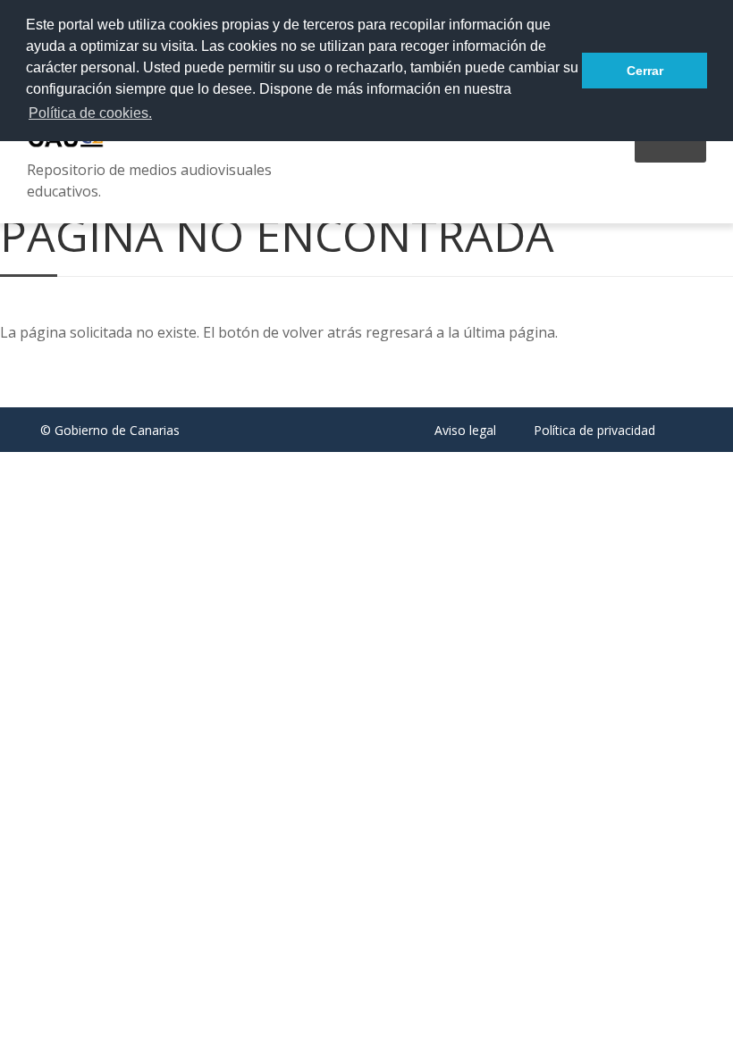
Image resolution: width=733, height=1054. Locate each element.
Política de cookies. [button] (90, 113)
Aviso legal (465, 430)
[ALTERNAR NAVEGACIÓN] (670, 150)
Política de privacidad (594, 430)
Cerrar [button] (645, 70)
